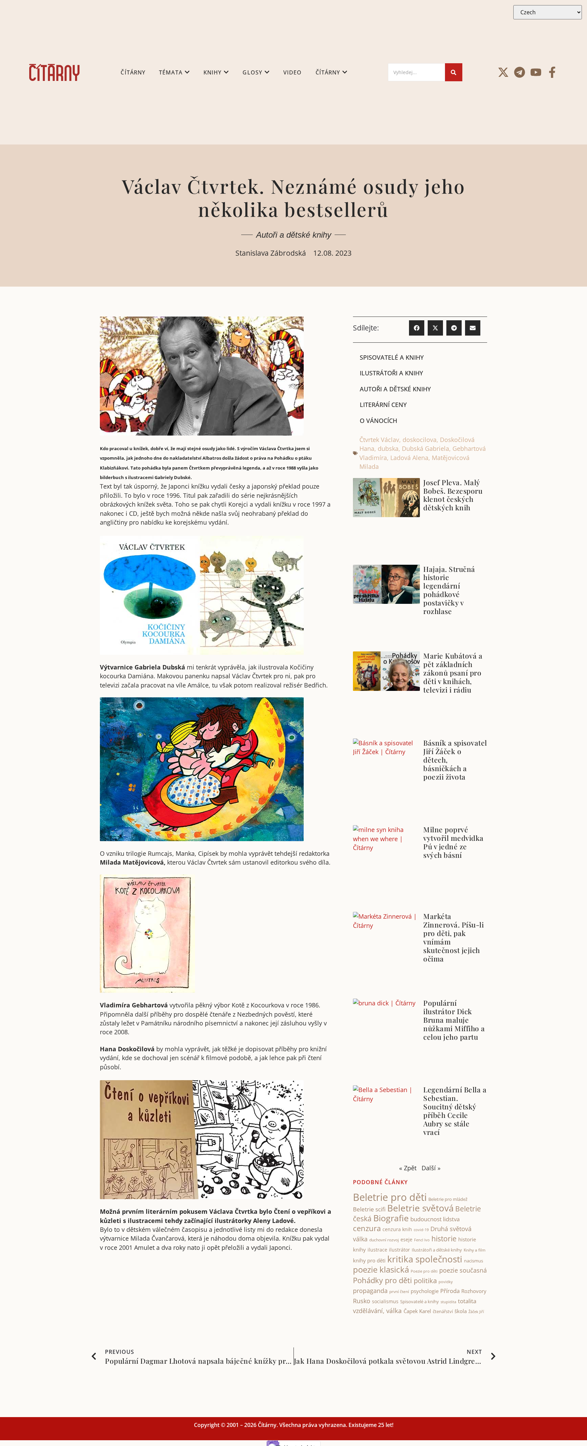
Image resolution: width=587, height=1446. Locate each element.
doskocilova (420, 440)
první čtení (399, 1291)
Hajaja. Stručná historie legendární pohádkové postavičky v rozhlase (449, 590)
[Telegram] (519, 72)
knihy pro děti (369, 1260)
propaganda (370, 1291)
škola (461, 1311)
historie (444, 1238)
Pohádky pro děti (382, 1280)
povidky (446, 1281)
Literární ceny (383, 405)
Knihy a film (474, 1250)
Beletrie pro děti (390, 1197)
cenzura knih (397, 1229)
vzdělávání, (369, 1311)
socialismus (385, 1301)
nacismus (473, 1261)
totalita (467, 1301)
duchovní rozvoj (384, 1239)
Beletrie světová (420, 1208)
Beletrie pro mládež (447, 1199)
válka (394, 1310)
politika (425, 1280)
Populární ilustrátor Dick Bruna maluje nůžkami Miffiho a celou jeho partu (454, 1019)
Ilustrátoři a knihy (391, 373)
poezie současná (463, 1270)
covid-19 (421, 1229)
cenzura (367, 1228)
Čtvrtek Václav (379, 440)
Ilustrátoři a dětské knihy (437, 1250)
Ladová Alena (409, 458)
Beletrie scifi (369, 1209)
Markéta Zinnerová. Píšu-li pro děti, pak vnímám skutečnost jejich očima (453, 937)
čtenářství (443, 1311)
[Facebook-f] (552, 72)
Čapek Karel (417, 1311)
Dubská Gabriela (425, 448)
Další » (431, 1168)
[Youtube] (535, 72)
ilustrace (377, 1249)
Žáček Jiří (476, 1311)
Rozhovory (473, 1291)
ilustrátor (399, 1249)
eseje (406, 1239)
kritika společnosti (424, 1259)
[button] (416, 328)
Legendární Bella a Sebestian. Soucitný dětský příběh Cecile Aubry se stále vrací (454, 1111)
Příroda (450, 1291)
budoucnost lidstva (435, 1219)
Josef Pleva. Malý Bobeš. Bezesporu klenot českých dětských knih (452, 494)
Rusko (361, 1301)
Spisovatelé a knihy (392, 357)
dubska (388, 448)
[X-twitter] (503, 72)
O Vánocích (378, 420)
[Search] (453, 72)
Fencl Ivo (422, 1239)
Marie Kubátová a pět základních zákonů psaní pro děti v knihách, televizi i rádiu (452, 672)
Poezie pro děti (424, 1271)
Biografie (391, 1218)
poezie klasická (381, 1269)
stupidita (448, 1301)
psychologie (425, 1291)
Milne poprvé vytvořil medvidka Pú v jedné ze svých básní (453, 842)
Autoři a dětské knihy (293, 234)
